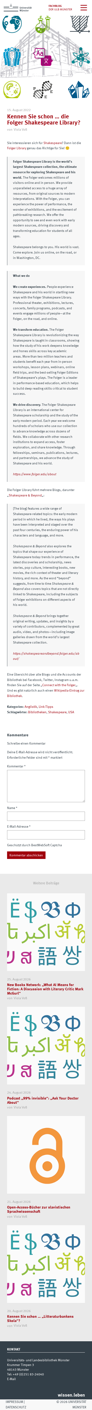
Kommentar (16, 766)
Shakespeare (52, 143)
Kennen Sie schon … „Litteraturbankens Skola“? (40, 1319)
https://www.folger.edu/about (34, 474)
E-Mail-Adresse (19, 826)
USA (71, 712)
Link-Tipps (46, 707)
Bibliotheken (37, 712)
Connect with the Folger (58, 685)
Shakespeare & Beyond (25, 495)
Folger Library (16, 148)
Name (12, 808)
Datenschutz (16, 1407)
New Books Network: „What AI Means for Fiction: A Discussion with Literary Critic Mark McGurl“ (45, 989)
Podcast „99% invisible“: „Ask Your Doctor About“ (43, 1100)
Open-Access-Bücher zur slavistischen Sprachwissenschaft (38, 1209)
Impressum (14, 1402)
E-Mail (11, 1379)
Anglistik (31, 707)
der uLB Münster (60, 9)
